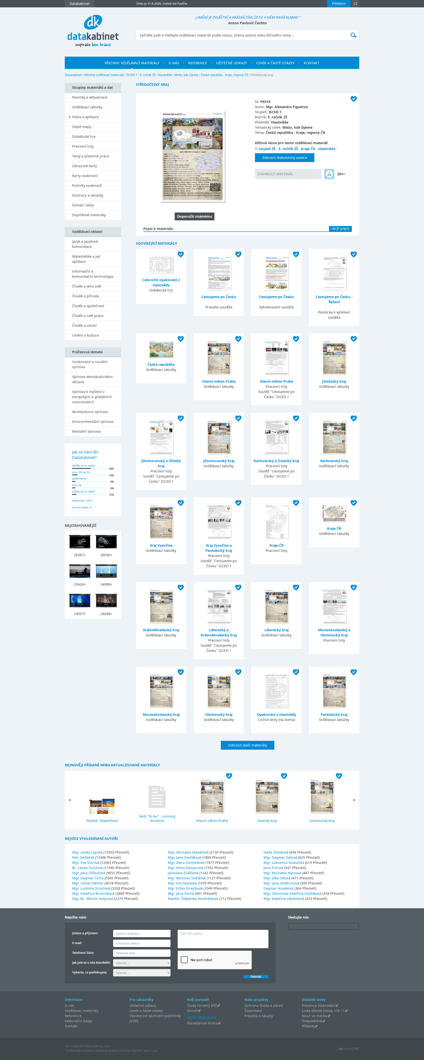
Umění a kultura (85, 335)
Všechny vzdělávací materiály (104, 75)
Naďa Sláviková (276, 852)
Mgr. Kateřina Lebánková (284, 898)
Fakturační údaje (78, 1021)
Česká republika (161, 364)
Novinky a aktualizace (89, 97)
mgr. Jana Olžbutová (89, 873)
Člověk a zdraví (84, 325)
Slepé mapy (81, 126)
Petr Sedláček (83, 857)
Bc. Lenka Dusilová (88, 867)
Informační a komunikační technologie (92, 274)
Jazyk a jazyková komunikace (85, 244)
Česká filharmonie (201, 1017)
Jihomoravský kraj (218, 460)
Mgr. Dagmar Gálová (281, 857)
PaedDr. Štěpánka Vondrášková (193, 898)
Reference (73, 1015)
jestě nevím (79, 478)
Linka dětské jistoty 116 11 (323, 1010)
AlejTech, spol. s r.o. (144, 1050)
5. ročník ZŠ (148, 75)
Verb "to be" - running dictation (157, 818)
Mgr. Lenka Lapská (87, 852)
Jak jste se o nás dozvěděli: (91, 962)
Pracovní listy (83, 146)
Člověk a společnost (88, 305)
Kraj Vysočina (161, 545)
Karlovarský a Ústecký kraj (276, 460)
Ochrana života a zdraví (263, 1005)
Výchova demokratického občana (92, 379)
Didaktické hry (83, 136)
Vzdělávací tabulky (87, 107)
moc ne (76, 485)
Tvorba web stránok (78, 1050)
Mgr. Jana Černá (181, 893)
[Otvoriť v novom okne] (348, 1050)
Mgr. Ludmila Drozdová (91, 888)
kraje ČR (308, 148)
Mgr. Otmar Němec (88, 883)
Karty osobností (85, 175)
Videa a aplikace (85, 116)
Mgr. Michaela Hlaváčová (189, 852)
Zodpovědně (312, 1021)
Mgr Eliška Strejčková (186, 888)
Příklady (308, 1026)
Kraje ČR (276, 545)
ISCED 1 (131, 75)
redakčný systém (106, 1050)
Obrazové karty (84, 166)
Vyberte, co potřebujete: (89, 972)
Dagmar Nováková (279, 888)
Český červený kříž (202, 1005)
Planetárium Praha (202, 1023)
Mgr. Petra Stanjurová (186, 867)
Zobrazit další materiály (247, 745)
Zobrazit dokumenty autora (284, 157)
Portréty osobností (87, 185)
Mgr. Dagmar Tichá (88, 878)
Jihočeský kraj (334, 381)
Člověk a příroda (85, 296)
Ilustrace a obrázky (87, 195)
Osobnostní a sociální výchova (89, 364)
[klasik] (329, 174)
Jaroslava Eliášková (183, 873)
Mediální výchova (86, 431)
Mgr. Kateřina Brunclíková (94, 893)
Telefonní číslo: (83, 953)
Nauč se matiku (314, 1015)
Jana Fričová (274, 867)
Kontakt (71, 1026)
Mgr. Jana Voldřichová (282, 883)
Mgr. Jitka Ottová (278, 878)
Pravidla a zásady (258, 1015)
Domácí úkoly (83, 205)
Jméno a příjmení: (85, 933)
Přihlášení (338, 3)
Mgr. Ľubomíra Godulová (284, 862)
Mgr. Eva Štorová (86, 862)
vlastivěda (326, 148)
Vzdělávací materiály (81, 1010)
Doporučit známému (194, 216)
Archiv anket (80, 507)
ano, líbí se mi (81, 472)
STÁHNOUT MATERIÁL (275, 174)
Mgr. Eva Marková (183, 883)
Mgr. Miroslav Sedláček (187, 878)
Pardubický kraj (334, 714)
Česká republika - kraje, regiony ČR (224, 75)
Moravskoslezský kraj (161, 714)
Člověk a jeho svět (86, 286)
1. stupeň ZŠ (265, 148)
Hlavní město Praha (219, 381)
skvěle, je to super (83, 465)
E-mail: (77, 943)
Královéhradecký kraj (161, 630)
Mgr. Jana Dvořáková (185, 857)
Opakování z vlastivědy (276, 714)
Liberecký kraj (277, 630)
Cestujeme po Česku (218, 296)
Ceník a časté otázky (146, 1010)
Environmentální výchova (92, 421)
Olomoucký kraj (218, 714)
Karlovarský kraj (334, 460)
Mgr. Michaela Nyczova (283, 873)
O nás (69, 1005)
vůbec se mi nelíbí (83, 491)
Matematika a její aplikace (86, 259)
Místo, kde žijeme (186, 75)
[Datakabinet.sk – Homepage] (93, 28)
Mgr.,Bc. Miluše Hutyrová (93, 898)
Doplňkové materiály (89, 215)
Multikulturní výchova (90, 411)
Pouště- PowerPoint (102, 820)
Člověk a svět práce (88, 315)
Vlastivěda (165, 75)
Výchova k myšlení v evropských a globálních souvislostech (92, 396)
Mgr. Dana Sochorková (186, 862)
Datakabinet (73, 75)
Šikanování (253, 1010)
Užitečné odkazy (143, 1005)
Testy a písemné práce (90, 156)
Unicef (192, 1010)
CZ (355, 3)
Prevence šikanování (318, 1005)
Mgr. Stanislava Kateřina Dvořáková (293, 893)
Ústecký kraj (267, 820)
